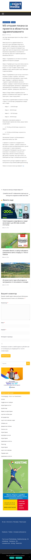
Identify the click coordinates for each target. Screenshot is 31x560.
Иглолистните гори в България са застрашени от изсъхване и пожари (15, 281)
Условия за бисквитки (20, 532)
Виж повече (19, 557)
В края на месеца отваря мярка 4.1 (13, 190)
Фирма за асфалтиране (7, 411)
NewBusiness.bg (21, 539)
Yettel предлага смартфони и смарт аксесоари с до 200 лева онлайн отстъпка (15, 223)
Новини (13, 22)
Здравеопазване (6, 22)
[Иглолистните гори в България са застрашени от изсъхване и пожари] (15, 263)
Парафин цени (4, 453)
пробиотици (4, 408)
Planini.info (19, 543)
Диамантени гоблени (6, 426)
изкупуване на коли (6, 435)
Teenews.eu (12, 541)
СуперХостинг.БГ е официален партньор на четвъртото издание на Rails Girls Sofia (15, 194)
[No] (29, 557)
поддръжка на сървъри (7, 402)
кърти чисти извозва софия (8, 420)
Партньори (22, 522)
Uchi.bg (13, 543)
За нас (3, 522)
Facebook (4, 532)
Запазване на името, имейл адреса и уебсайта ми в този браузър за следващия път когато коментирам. (15, 349)
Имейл (3, 330)
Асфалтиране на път (6, 405)
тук (23, 166)
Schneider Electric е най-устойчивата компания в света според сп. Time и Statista (15, 252)
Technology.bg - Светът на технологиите (11, 396)
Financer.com (4, 429)
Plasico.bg (3, 444)
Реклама (15, 522)
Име (3, 322)
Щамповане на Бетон (6, 441)
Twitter (10, 532)
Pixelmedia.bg (12, 539)
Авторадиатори (5, 417)
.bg (7, 541)
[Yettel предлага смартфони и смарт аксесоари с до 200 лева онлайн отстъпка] (15, 204)
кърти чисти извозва (6, 450)
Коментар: (4, 303)
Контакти (9, 522)
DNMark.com (4, 423)
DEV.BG (3, 399)
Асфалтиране (4, 432)
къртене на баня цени (6, 414)
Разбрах (12, 557)
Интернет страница (6, 337)
